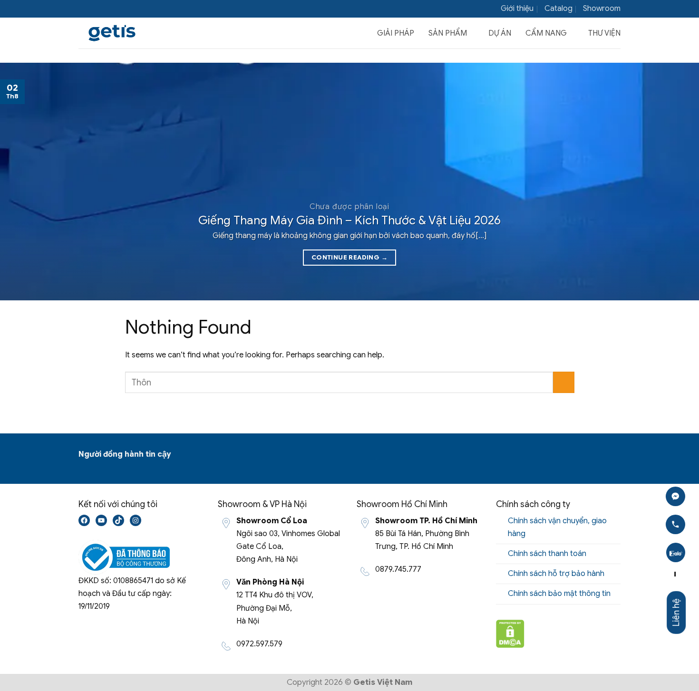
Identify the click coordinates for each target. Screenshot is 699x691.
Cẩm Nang (546, 33)
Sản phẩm (447, 33)
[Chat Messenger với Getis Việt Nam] (675, 496)
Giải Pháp (395, 33)
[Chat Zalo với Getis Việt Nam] (675, 553)
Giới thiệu (517, 8)
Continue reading (349, 257)
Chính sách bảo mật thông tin (559, 593)
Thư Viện (604, 33)
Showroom (602, 8)
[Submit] (563, 382)
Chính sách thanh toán (547, 553)
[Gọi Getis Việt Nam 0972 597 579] (675, 524)
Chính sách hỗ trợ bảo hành (556, 573)
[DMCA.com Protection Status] (510, 632)
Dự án (499, 33)
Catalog (558, 8)
